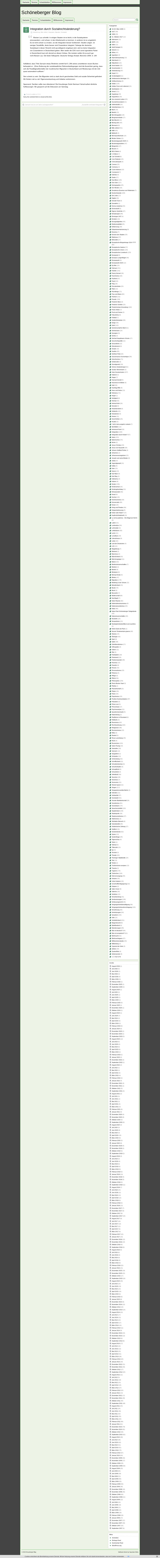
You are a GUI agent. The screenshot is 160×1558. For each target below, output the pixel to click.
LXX (113, 546)
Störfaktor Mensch (117, 821)
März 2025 (115, 1000)
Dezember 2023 (117, 1031)
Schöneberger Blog (41, 12)
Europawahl (115, 260)
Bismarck (115, 125)
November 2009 (117, 1460)
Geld (113, 325)
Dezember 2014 (117, 1302)
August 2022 (116, 1065)
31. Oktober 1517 (117, 37)
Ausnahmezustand (118, 102)
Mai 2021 (115, 1101)
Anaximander (116, 68)
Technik (114, 852)
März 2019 (115, 1169)
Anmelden (115, 1538)
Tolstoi (114, 863)
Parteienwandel (117, 660)
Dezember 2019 (117, 1146)
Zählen (114, 949)
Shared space (116, 785)
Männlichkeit (116, 556)
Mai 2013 (115, 1351)
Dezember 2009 (117, 1458)
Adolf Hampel (116, 47)
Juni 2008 (115, 1505)
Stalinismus (115, 819)
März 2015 (115, 1294)
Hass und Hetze (117, 390)
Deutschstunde (116, 193)
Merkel (114, 569)
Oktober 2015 (116, 1276)
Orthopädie (115, 647)
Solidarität (115, 795)
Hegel (114, 396)
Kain (113, 468)
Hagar (114, 377)
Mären (114, 562)
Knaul (113, 494)
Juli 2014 (115, 1315)
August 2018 (116, 1187)
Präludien (115, 702)
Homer (114, 416)
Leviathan (115, 536)
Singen (114, 787)
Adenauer (115, 39)
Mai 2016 (115, 1257)
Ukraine (114, 878)
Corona (114, 164)
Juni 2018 (115, 1192)
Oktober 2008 (116, 1494)
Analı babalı (115, 65)
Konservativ (115, 502)
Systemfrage (116, 837)
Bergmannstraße (117, 117)
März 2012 (115, 1388)
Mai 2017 (115, 1226)
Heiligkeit (115, 398)
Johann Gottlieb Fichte (119, 450)
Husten (114, 422)
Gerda (114, 336)
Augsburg (115, 94)
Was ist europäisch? (118, 933)
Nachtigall (115, 598)
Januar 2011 (116, 1424)
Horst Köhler (116, 419)
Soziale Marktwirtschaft (119, 800)
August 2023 (116, 1039)
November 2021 (117, 1086)
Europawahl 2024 (117, 263)
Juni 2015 (115, 1286)
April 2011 (115, 1416)
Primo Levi (115, 704)
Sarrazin (114, 751)
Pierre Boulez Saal (118, 683)
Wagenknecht (116, 923)
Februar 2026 (116, 982)
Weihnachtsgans (117, 938)
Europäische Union (118, 250)
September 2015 (117, 1278)
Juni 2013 (115, 1349)
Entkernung (115, 227)
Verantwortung (116, 897)
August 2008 (116, 1499)
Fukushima (115, 315)
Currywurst (115, 172)
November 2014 (117, 1304)
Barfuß (114, 112)
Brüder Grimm (116, 138)
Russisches (115, 743)
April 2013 (115, 1354)
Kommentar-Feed (117, 1543)
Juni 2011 (115, 1411)
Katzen (114, 481)
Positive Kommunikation (119, 699)
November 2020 (117, 1117)
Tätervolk (115, 847)
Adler (113, 44)
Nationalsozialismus (118, 606)
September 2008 (117, 1497)
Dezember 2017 (117, 1208)
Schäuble (115, 756)
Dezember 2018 (117, 1177)
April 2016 (115, 1260)
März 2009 (115, 1481)
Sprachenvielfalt (117, 808)
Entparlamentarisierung (119, 229)
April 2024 (115, 1021)
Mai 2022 (115, 1070)
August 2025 (116, 989)
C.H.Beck (115, 154)
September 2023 (117, 1036)
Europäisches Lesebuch (119, 252)
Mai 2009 (115, 1476)
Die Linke (115, 195)
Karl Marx (115, 474)
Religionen (115, 728)
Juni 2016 (115, 1255)
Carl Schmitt (115, 156)
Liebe (113, 541)
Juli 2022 (115, 1068)
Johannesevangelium (119, 455)
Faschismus (115, 276)
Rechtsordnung (117, 725)
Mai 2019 (115, 1164)
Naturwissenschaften (118, 616)
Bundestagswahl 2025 (119, 141)
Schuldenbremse (117, 764)
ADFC (114, 42)
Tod (113, 860)
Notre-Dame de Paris (118, 629)
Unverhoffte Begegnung (119, 884)
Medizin (114, 567)
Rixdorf (114, 735)
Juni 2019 (115, 1161)
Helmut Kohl (116, 403)
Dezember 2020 (117, 1114)
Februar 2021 (116, 1109)
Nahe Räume (116, 601)
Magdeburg (115, 549)
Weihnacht (115, 936)
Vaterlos (114, 891)
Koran (114, 505)
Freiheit (114, 297)
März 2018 (115, 1200)
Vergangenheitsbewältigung (121, 904)
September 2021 (117, 1091)
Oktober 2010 (116, 1432)
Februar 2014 (116, 1328)
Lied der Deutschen (118, 543)
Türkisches (115, 873)
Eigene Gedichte (117, 211)
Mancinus (115, 554)
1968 (113, 34)
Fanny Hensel (116, 273)
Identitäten (115, 427)
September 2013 (117, 1341)
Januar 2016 (116, 1268)
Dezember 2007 (117, 1520)
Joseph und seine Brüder (120, 458)
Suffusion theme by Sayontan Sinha (128, 1552)
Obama (114, 634)
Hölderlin (115, 411)
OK (128, 1556)
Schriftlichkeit (116, 761)
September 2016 (117, 1247)
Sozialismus (115, 803)
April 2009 (115, 1479)
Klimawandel (116, 492)
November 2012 (117, 1367)
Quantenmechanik (117, 712)
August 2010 (116, 1437)
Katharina (115, 479)
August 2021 (116, 1094)
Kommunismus (116, 500)
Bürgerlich (115, 146)
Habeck (114, 375)
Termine (34, 2)
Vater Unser (115, 889)
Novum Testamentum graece (121, 631)
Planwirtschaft (116, 689)
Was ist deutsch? (117, 930)
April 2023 (115, 1049)
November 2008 (117, 1492)
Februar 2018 (116, 1203)
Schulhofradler (116, 767)
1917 (113, 31)
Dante (114, 177)
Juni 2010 (115, 1442)
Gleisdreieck (116, 346)
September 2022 (117, 1062)
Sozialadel (64, 32)
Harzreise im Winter (118, 382)
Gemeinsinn (115, 330)
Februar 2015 (116, 1297)
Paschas (114, 662)
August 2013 (116, 1343)
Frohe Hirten (116, 310)
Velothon (114, 894)
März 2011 (115, 1419)
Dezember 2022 (117, 1060)
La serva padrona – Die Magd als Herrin (124, 518)
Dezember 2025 (117, 984)
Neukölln (114, 619)
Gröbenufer (115, 362)
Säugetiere (115, 754)
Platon (114, 691)
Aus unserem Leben (118, 99)
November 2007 (117, 1523)
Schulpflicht (115, 769)
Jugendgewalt (116, 463)
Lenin (113, 533)
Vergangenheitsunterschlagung (122, 907)
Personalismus (116, 670)
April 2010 (115, 1447)
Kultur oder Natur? (117, 513)
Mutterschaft (115, 595)
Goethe (114, 351)
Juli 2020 (115, 1127)
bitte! (113, 130)
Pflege (114, 676)
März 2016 (115, 1263)
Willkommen (56, 2)
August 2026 (116, 966)
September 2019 (117, 1153)
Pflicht (114, 678)
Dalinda (114, 175)
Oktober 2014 (116, 1307)
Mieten (114, 577)
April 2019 (115, 1166)
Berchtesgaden (116, 115)
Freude (114, 299)
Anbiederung (36, 32)
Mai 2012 (115, 1382)
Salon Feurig (116, 746)
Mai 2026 (115, 974)
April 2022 (115, 1073)
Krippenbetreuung (117, 510)
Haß (113, 385)
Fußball (114, 317)
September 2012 (117, 1372)
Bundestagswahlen (118, 143)
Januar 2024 (116, 1029)
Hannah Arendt (116, 380)
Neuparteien (116, 621)
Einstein (114, 219)
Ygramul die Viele (117, 946)
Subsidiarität (116, 824)
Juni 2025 (115, 995)
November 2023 (117, 1034)
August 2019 (116, 1156)
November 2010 (117, 1429)
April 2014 (115, 1323)
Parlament (115, 657)
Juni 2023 (115, 1044)
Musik (113, 588)
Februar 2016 (116, 1265)
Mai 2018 (115, 1195)
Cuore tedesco (116, 169)
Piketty (114, 686)
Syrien (114, 834)
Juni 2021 (115, 1099)
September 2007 (117, 1528)
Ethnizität (115, 240)
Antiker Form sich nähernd (120, 86)
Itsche (113, 442)
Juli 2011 (114, 1408)
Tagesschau (115, 839)
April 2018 (115, 1198)
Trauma (114, 868)
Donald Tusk (116, 201)
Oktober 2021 (116, 1088)
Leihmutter (115, 528)
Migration (57, 32)
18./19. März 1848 (117, 29)
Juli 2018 (115, 1190)
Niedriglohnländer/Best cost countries (124, 624)
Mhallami (115, 572)
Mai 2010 (115, 1445)
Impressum (67, 2)
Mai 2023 (115, 1047)
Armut (113, 91)
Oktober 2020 (116, 1120)
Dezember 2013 (117, 1333)
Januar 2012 (116, 1393)
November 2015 (117, 1273)
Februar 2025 (116, 1003)
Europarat (115, 255)
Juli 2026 (115, 969)
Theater (114, 855)
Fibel (113, 289)
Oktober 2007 (116, 1525)
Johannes (115, 453)
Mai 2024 (115, 1018)
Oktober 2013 (116, 1338)
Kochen (114, 497)
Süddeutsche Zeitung (118, 826)
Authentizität (116, 104)
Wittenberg (115, 944)
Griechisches (116, 359)
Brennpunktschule (117, 136)
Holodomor (115, 414)
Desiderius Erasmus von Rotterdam (123, 190)
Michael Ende (116, 575)
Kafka (113, 466)
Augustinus (115, 97)
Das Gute (115, 182)
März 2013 (115, 1356)
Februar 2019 (116, 1172)
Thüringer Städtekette (118, 858)
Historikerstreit (116, 409)
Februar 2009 (116, 1484)
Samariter (115, 748)
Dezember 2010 (117, 1427)
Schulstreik (115, 772)
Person (114, 668)
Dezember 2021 (117, 1083)
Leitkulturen (115, 530)
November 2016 (117, 1242)
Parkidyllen (115, 655)
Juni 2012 (115, 1380)
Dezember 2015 (117, 1270)
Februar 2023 (116, 1055)
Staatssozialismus (117, 816)
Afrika (113, 52)
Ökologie (114, 636)
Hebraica (115, 393)
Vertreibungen (116, 912)
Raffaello (114, 720)
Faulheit (114, 278)
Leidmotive (115, 525)
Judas (114, 461)
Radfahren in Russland (119, 717)
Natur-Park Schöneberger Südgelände (124, 611)
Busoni (114, 149)
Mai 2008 (115, 1507)
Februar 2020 (116, 1140)
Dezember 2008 (117, 1489)
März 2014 (115, 1325)
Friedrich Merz (116, 302)
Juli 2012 (115, 1377)
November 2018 (117, 1179)
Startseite (25, 2)
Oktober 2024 (116, 1010)
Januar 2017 (116, 1237)
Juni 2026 (115, 971)
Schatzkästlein (44, 2)
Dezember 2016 (117, 1239)
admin (34, 94)
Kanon (114, 471)
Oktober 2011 (116, 1401)
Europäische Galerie (118, 247)
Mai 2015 (115, 1289)
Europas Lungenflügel (119, 258)
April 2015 (115, 1291)
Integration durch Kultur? (119, 435)
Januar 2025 (116, 1005)
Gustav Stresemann (118, 369)
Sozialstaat (115, 806)
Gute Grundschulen (118, 372)
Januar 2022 (116, 1081)
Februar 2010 (116, 1453)
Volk (113, 917)
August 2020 (116, 1125)
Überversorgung (117, 876)
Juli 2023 (115, 1042)
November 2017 (117, 1211)
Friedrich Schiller (117, 304)
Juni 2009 (115, 1473)
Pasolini (114, 665)
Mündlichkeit (116, 585)
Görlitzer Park (116, 354)
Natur (113, 608)
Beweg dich (115, 123)
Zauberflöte (115, 951)
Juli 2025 (115, 992)
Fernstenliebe (116, 286)
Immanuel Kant (116, 429)
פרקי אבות (118, 957)
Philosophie (115, 681)
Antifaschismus (116, 81)
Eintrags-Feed (116, 1540)
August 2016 (116, 1250)
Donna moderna (117, 206)
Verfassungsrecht (117, 902)
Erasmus (114, 232)
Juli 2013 (115, 1346)
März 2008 (115, 1512)
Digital (114, 198)
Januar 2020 (116, 1143)
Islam (113, 437)
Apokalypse (115, 89)
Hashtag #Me (116, 388)
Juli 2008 (115, 1502)
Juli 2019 (115, 1159)
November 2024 (117, 1008)
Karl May (114, 476)
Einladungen (116, 214)
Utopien (114, 886)
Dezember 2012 (117, 1364)
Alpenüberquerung (118, 57)
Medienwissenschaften (119, 564)
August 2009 (116, 1468)
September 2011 (117, 1403)
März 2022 (115, 1075)
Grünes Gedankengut (118, 367)
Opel (113, 639)
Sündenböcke (116, 832)
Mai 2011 (115, 1414)
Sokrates (114, 793)
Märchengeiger (116, 559)
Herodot (114, 406)
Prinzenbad (115, 707)
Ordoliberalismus (117, 644)
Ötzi (113, 652)
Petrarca (114, 673)
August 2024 (116, 1013)
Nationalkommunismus (119, 603)
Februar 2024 (116, 1026)
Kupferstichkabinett (118, 515)
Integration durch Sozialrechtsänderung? (55, 28)
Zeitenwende (116, 954)
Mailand (114, 551)
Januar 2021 (116, 1112)
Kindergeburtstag (117, 489)
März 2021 (115, 1107)
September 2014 (117, 1310)
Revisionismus (116, 730)
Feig (113, 284)
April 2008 (115, 1510)
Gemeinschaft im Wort (119, 328)
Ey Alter (114, 265)
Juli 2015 (115, 1284)
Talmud (114, 845)
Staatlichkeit (115, 811)
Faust (113, 281)
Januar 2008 (116, 1518)
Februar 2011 (116, 1421)
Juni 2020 (115, 1130)
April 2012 (115, 1385)
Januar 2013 (116, 1362)
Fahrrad (114, 268)
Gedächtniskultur (117, 320)
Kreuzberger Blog (31, 1552)
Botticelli (114, 133)
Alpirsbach (115, 60)
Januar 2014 (116, 1330)
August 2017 (116, 1218)
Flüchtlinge (115, 291)
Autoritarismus (116, 107)
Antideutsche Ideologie (119, 78)
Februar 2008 (116, 1515)
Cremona (115, 167)
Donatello (115, 203)
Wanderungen (116, 928)
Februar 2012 (116, 1390)
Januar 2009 (116, 1486)
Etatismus (115, 237)
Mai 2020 (115, 1133)
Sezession (115, 782)
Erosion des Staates (118, 234)
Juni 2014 (115, 1317)
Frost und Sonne (117, 312)
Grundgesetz (116, 364)
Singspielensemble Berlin (120, 790)
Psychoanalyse (116, 709)
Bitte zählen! (44, 32)
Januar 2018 (116, 1205)
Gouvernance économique (120, 356)
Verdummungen (117, 899)
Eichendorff (115, 208)
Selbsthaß (115, 774)
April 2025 (115, 997)
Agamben (115, 55)
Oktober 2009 (116, 1463)
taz (113, 850)
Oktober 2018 (116, 1182)
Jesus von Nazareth (118, 448)
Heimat (114, 401)
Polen (113, 694)
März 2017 (115, 1231)
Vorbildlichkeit (116, 920)
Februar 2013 (116, 1359)
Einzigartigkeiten (117, 221)
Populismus (115, 696)
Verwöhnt (115, 915)
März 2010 (115, 1450)
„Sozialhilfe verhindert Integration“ (92, 105)
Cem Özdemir (116, 159)
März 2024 (115, 1023)
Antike (114, 84)
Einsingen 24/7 (116, 216)
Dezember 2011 (117, 1395)
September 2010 (117, 1434)
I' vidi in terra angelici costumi (121, 424)
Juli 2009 (115, 1471)
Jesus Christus (116, 445)
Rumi (113, 741)
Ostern (114, 649)
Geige (114, 323)
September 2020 (117, 1122)
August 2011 (116, 1406)
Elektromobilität (117, 224)
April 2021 (115, 1104)
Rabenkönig (116, 715)
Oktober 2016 (116, 1244)
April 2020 (115, 1135)
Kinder (114, 484)
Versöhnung (115, 910)
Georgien (115, 333)
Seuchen (114, 777)
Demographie (116, 185)
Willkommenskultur (118, 941)
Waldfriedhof (116, 925)
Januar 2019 (116, 1174)
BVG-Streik (115, 151)
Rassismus (115, 722)
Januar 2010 (116, 1455)
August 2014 (116, 1312)
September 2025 (117, 987)
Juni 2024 (115, 1016)
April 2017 (115, 1229)
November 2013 (117, 1336)
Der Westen (115, 188)
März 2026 (115, 979)
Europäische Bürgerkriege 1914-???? (124, 242)
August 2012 (116, 1375)
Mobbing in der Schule (119, 582)
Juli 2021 (115, 1096)
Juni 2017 (115, 1224)
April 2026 (115, 976)
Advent (114, 50)
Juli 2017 (115, 1221)
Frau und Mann (116, 294)
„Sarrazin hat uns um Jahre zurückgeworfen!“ (39, 105)
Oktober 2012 (116, 1369)
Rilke (113, 733)
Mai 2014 (115, 1320)
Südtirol (114, 829)
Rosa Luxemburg (117, 738)
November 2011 (117, 1398)
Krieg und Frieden (117, 507)
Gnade (114, 349)
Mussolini (115, 593)
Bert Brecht (115, 120)
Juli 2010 (115, 1440)
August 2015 (116, 1281)
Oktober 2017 (116, 1213)
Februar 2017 (116, 1234)
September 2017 (117, 1216)
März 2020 (115, 1138)
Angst (113, 73)
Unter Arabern (116, 881)
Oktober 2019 (116, 1151)
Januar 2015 (116, 1299)
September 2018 (117, 1185)
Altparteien (115, 63)
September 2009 (117, 1466)
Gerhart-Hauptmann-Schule (120, 338)
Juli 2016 (115, 1252)
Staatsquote (115, 813)
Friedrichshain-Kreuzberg (120, 307)
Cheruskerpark (116, 162)
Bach (113, 110)
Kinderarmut (116, 487)
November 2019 (117, 1148)
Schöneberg (116, 759)
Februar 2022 (116, 1078)
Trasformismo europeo (119, 865)
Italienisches (116, 440)
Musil (113, 590)
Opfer (113, 642)
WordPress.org (116, 1545)
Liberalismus (116, 538)
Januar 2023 (116, 1057)
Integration (51, 32)
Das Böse (115, 180)
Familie (114, 271)
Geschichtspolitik (117, 341)
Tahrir (113, 842)
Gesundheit (115, 343)
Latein (114, 523)
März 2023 (115, 1052)
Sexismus (115, 780)
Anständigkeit (116, 76)
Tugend (114, 871)
